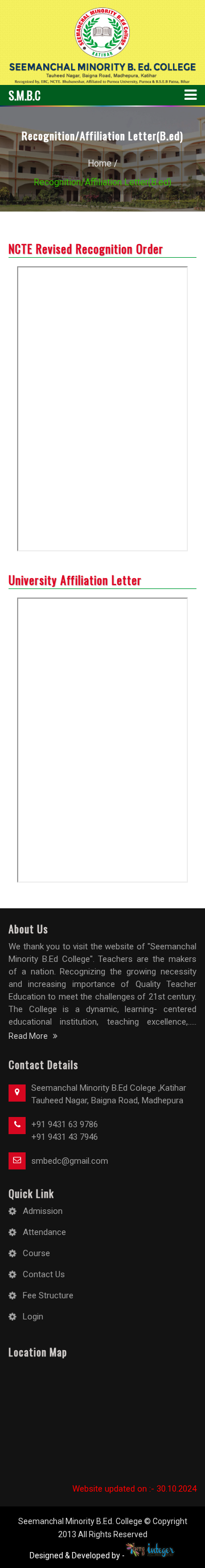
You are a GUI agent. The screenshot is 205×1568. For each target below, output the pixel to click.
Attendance (44, 1232)
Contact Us (44, 1274)
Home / (103, 163)
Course (36, 1253)
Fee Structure (48, 1295)
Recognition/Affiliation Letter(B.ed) (102, 182)
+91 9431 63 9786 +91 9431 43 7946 (64, 1130)
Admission (43, 1211)
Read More (31, 1036)
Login (33, 1316)
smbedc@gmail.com (69, 1161)
